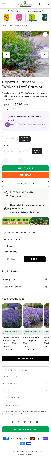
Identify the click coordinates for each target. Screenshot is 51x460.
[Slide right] (44, 54)
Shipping (5, 109)
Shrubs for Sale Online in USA (19, 25)
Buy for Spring (25, 184)
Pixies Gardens (21, 451)
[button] (40, 4)
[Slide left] (6, 54)
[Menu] (3, 4)
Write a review (25, 358)
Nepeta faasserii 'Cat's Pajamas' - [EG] (31, 340)
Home (4, 25)
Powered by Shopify (25, 454)
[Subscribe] (47, 405)
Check (35, 259)
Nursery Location (25, 429)
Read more (11, 100)
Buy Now (25, 175)
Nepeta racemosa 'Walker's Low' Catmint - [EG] (11, 340)
